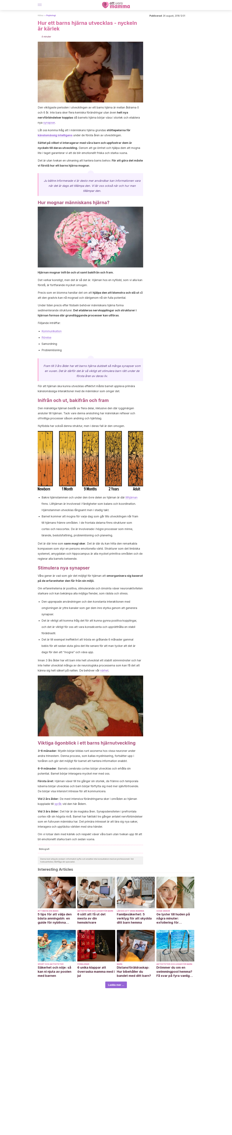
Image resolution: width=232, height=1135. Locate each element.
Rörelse (46, 337)
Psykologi (51, 15)
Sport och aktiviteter (50, 964)
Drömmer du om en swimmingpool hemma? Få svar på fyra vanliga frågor (174, 972)
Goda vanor (163, 911)
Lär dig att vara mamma (130, 911)
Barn (119, 964)
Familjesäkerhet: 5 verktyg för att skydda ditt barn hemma (134, 918)
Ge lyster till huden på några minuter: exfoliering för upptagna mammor (173, 918)
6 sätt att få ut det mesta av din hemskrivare (91, 918)
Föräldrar (83, 964)
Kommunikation (52, 331)
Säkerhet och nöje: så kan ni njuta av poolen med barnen (54, 972)
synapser (49, 122)
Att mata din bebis (48, 911)
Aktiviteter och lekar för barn (95, 911)
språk (58, 804)
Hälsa (40, 15)
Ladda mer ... (116, 984)
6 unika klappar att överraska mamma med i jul (96, 972)
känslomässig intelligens (55, 135)
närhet (104, 670)
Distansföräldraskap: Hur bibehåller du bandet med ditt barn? (134, 972)
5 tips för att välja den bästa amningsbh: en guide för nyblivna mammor (55, 918)
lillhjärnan (131, 497)
